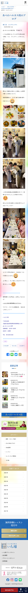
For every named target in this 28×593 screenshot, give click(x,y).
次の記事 (22, 345)
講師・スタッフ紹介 (11, 439)
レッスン (8, 451)
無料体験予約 (9, 590)
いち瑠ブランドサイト (8, 552)
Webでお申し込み (14, 535)
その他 (7, 460)
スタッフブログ (10, 6)
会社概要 (4, 555)
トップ (2, 6)
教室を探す (14, 530)
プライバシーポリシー (8, 558)
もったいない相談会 (11, 456)
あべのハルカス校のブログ (7, 8)
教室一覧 (21, 591)
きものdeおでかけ (10, 443)
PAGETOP (26, 591)
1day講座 (8, 447)
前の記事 (6, 345)
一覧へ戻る (14, 345)
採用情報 (4, 561)
